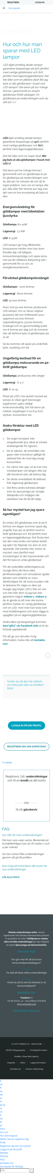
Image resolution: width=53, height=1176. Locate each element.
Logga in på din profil (11, 1149)
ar (1, 1098)
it (0, 1081)
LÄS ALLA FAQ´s (11, 877)
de (1, 1094)
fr (1, 1087)
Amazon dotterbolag (34, 1069)
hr (1, 1101)
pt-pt (2, 1105)
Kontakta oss (15, 1069)
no (1, 1118)
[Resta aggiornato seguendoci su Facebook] (11, 1019)
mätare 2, (41, 596)
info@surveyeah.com (26, 1004)
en (1, 1084)
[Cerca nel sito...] (32, 1170)
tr (1, 1115)
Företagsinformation (38, 1050)
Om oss (4, 1132)
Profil (2, 1142)
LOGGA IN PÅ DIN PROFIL (26, 725)
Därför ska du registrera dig (14, 1139)
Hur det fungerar (9, 1135)
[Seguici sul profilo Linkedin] (32, 1019)
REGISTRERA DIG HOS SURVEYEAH (26, 746)
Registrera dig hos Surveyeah (15, 1146)
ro (1, 1111)
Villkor (22, 1063)
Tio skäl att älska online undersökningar (26, 972)
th (1, 1122)
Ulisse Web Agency (30, 1056)
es (1, 1091)
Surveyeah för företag (11, 1166)
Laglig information (38, 1063)
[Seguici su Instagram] (42, 1019)
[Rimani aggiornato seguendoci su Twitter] (21, 1019)
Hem (2, 1129)
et (1, 1125)
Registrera (13, 2)
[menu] (48, 9)
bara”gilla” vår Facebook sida (20, 625)
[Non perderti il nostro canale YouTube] (27, 1026)
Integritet (11, 1063)
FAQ (2, 1159)
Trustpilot (7, 762)
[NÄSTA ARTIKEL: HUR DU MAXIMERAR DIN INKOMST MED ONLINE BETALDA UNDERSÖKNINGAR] (47, 655)
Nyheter (4, 1152)
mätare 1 (29, 596)
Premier (4, 1156)
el (1, 1108)
